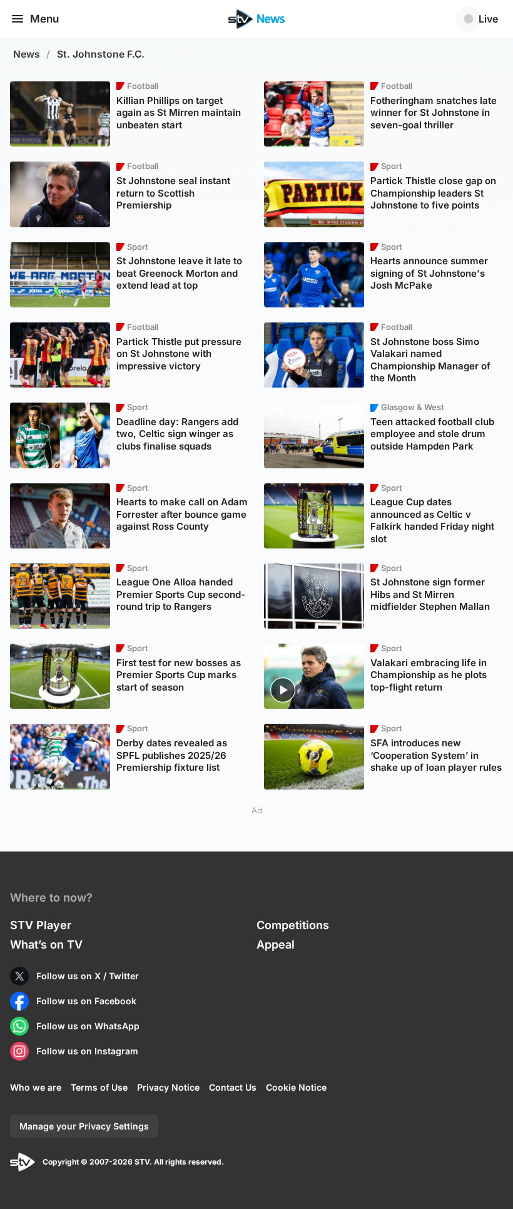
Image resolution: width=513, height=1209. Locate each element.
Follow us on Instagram (87, 1051)
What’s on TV (46, 944)
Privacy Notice (168, 1087)
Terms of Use (99, 1087)
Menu (44, 19)
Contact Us (232, 1087)
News (26, 54)
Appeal (275, 944)
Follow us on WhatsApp (88, 1026)
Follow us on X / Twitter (87, 975)
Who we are (35, 1087)
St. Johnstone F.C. (101, 54)
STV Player (40, 925)
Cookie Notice (296, 1087)
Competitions (292, 925)
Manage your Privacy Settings (84, 1126)
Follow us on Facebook (86, 1000)
